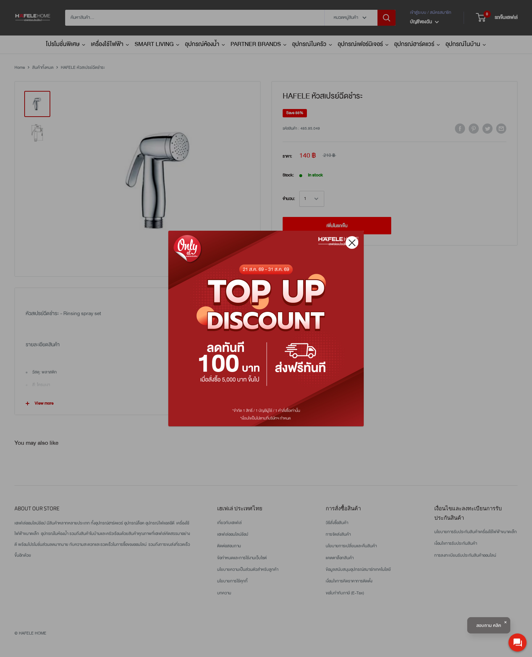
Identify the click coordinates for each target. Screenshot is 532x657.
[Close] (352, 242)
